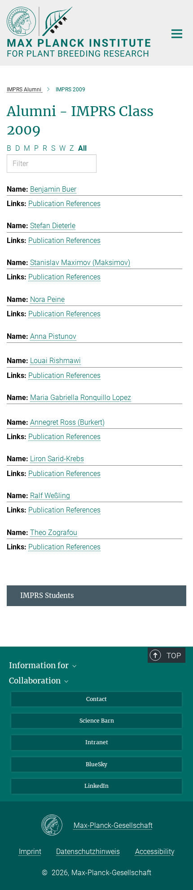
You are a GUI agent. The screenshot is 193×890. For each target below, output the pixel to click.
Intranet (96, 742)
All (82, 148)
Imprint (30, 851)
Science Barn (96, 720)
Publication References (64, 203)
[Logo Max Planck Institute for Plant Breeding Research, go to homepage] (80, 32)
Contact (96, 699)
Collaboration (35, 680)
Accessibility (155, 851)
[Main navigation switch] (177, 34)
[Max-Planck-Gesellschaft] (57, 825)
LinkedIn (96, 785)
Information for (39, 665)
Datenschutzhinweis (88, 851)
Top (174, 655)
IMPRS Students (47, 595)
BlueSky (96, 764)
